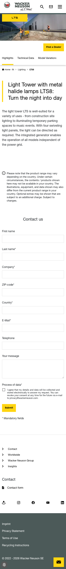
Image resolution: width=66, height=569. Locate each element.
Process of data (12, 384)
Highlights (7, 58)
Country (7, 302)
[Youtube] (47, 502)
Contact (12, 449)
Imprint (6, 524)
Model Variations (47, 58)
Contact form (15, 487)
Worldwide (13, 454)
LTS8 (31, 70)
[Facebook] (33, 502)
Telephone (8, 338)
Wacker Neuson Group (20, 460)
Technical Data (25, 58)
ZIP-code (8, 284)
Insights (12, 466)
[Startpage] (18, 6)
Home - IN (9, 69)
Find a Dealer (53, 47)
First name (8, 231)
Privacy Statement (13, 531)
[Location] (3, 502)
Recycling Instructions (15, 545)
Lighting (22, 69)
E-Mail (6, 320)
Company (8, 267)
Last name (9, 249)
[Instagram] (18, 502)
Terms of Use (10, 538)
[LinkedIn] (62, 502)
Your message (10, 356)
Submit (9, 408)
